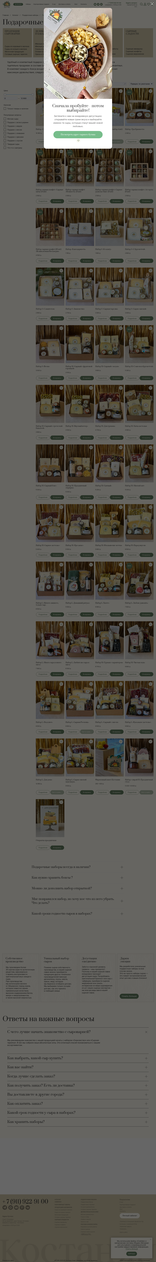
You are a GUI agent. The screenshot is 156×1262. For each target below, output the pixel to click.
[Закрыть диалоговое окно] (152, 3)
